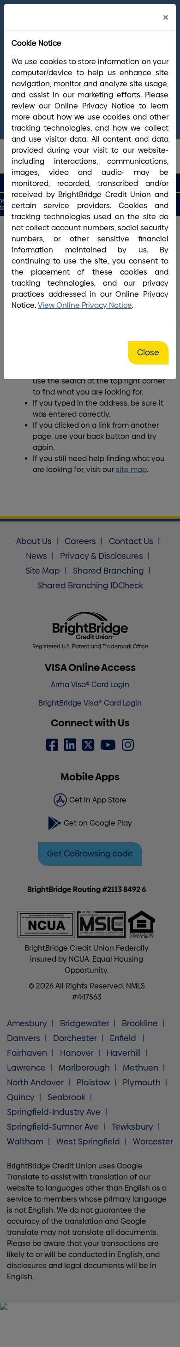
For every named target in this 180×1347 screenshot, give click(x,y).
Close (148, 352)
